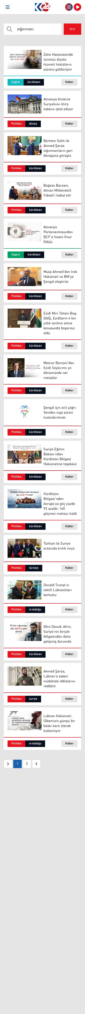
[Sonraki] (36, 764)
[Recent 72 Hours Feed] (69, 7)
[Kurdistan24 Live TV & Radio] (77, 7)
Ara (72, 29)
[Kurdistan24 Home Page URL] (42, 7)
